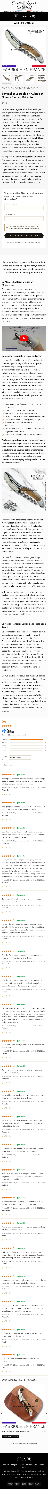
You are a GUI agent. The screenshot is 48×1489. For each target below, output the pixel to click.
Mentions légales (10, 1471)
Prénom (11, 204)
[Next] (42, 49)
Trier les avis (4, 758)
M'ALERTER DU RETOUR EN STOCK (24, 236)
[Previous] (6, 49)
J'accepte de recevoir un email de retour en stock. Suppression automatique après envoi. (24, 228)
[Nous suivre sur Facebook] (19, 1459)
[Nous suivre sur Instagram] (24, 1459)
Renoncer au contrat (26, 1477)
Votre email (9, 214)
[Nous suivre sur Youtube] (29, 1459)
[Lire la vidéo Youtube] (24, 338)
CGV (18, 1471)
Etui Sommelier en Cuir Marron (15, 1432)
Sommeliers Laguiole (26, 88)
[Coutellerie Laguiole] (24, 6)
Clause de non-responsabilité (32, 1474)
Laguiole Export (18, 1465)
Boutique (7, 88)
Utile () (6, 794)
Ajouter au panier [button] (11, 1436)
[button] (16, 16)
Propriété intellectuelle (28, 1471)
